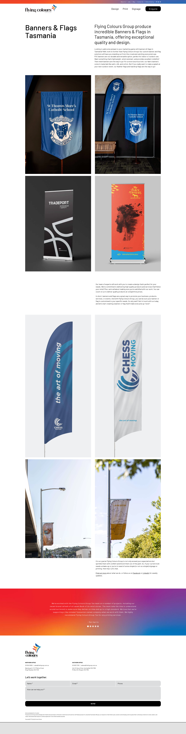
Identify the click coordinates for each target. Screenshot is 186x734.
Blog (134, 2)
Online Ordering (149, 2)
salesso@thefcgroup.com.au (89, 665)
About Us (123, 2)
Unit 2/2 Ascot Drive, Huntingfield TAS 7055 (84, 668)
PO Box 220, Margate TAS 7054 (80, 670)
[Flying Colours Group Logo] (41, 5)
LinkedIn (146, 573)
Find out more (101, 573)
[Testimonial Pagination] (88, 628)
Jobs (129, 2)
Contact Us (140, 2)
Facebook (136, 573)
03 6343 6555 (29, 665)
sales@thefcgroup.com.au (41, 665)
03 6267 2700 (75, 665)
